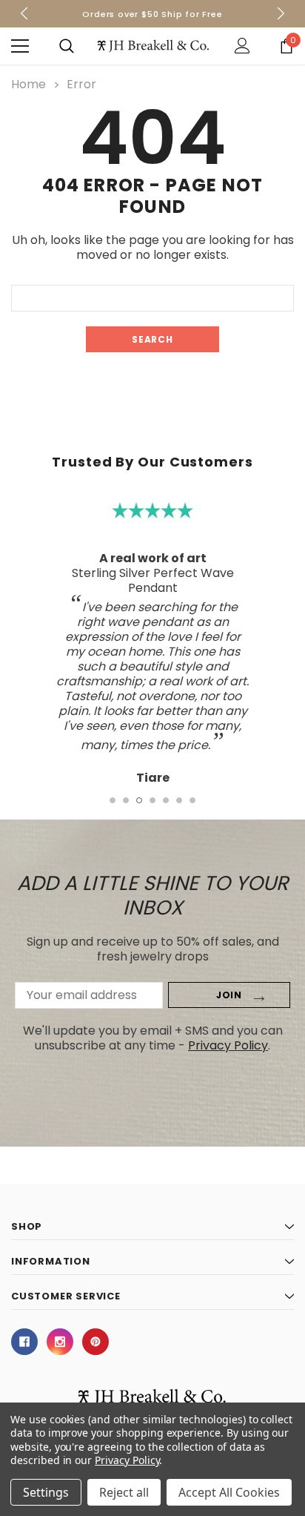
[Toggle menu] (20, 46)
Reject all (124, 1492)
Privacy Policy (228, 1045)
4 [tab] (152, 800)
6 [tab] (179, 800)
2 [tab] (126, 800)
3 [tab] (139, 800)
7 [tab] (192, 800)
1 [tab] (112, 800)
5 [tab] (166, 800)
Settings (46, 1492)
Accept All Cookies (229, 1492)
